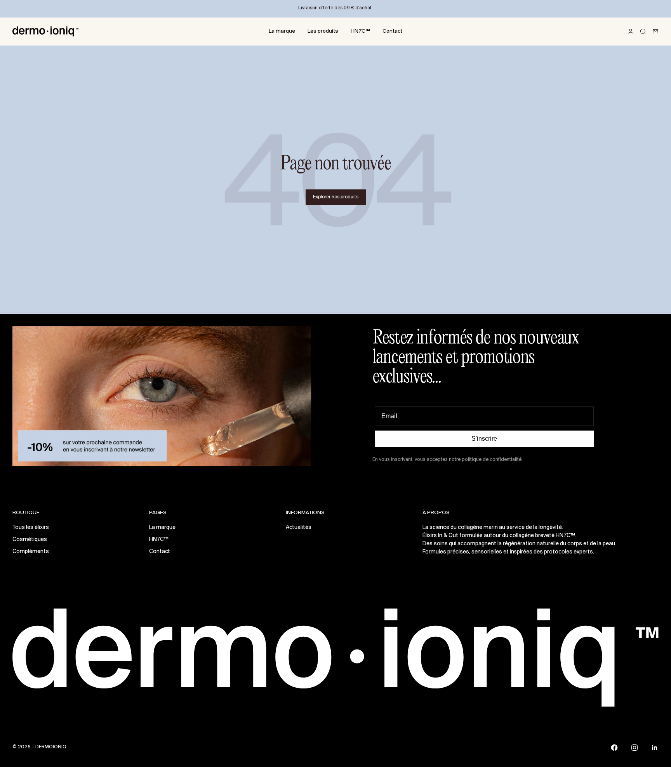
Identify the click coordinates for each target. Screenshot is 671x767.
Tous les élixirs (30, 528)
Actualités (298, 528)
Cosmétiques (29, 540)
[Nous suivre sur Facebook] (614, 747)
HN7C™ (360, 31)
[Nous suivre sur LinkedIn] (655, 747)
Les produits (323, 31)
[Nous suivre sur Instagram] (634, 747)
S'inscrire (484, 438)
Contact (392, 31)
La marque (282, 31)
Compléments (30, 552)
